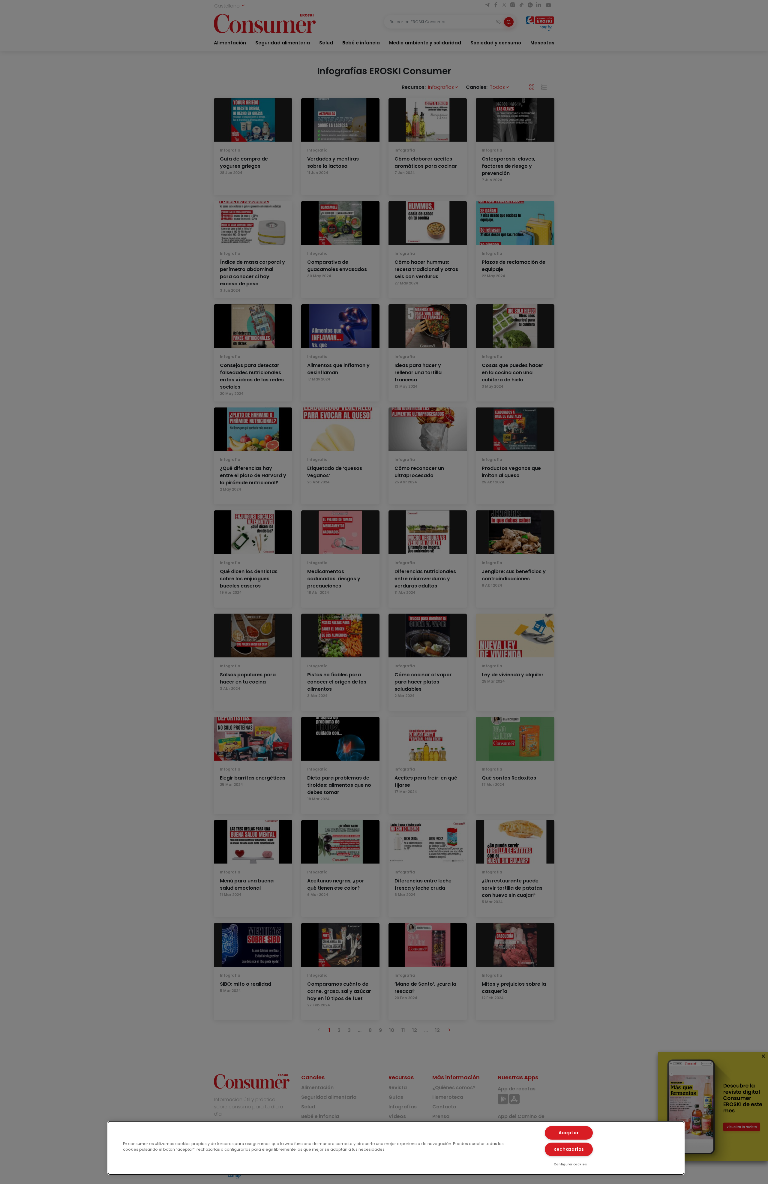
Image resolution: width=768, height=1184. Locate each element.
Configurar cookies (570, 1164)
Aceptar (569, 1133)
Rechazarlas (569, 1149)
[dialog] (396, 1147)
